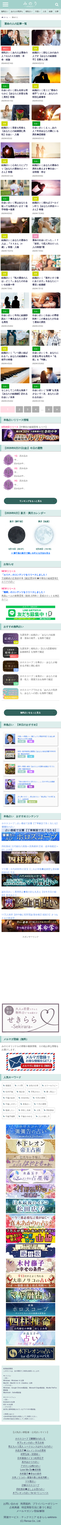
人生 (44, 11)
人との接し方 (44, 1116)
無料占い (4, 11)
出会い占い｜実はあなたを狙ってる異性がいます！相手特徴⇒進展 (14, 206)
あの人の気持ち (17, 11)
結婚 (50, 11)
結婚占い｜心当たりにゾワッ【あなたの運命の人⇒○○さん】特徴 (14, 168)
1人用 (22, 756)
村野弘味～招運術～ (30, 1454)
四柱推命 (50, 1110)
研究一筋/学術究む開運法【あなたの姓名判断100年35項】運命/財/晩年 (37, 752)
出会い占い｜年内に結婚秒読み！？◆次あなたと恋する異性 (14, 318)
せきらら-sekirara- (47, 1517)
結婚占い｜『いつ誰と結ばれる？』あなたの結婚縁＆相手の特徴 (14, 356)
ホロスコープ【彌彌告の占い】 (30, 1438)
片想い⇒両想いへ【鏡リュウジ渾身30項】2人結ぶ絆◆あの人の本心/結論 (36, 737)
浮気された (35, 1091)
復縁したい (10, 1110)
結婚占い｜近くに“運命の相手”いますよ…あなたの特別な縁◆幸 (45, 93)
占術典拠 (14, 1507)
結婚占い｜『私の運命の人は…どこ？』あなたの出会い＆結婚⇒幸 (14, 281)
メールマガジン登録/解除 (30, 1511)
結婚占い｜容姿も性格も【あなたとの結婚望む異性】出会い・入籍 (13, 131)
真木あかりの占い (30, 1461)
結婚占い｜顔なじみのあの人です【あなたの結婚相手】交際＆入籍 (45, 56)
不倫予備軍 (10, 1116)
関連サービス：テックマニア (20, 1517)
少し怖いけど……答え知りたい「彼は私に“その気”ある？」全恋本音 (36, 797)
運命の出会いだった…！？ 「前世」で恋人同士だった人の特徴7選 (46, 243)
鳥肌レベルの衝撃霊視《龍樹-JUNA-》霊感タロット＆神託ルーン (30, 597)
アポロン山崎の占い (30, 1465)
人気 (38, 1110)
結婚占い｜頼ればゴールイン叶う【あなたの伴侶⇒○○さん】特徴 (45, 206)
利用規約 (25, 1503)
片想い (37, 11)
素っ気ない (51, 1091)
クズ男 (20, 1085)
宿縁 (30, 741)
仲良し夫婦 (25, 1110)
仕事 (56, 11)
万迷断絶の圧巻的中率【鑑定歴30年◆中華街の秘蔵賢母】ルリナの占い (30, 579)
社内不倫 (9, 1091)
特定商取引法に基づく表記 (37, 1507)
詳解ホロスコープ (30, 1485)
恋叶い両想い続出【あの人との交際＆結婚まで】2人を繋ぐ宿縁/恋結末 (36, 767)
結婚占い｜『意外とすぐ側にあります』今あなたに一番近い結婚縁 (45, 281)
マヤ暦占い (30, 1481)
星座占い (26, 1104)
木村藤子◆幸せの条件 (30, 1473)
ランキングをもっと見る (30, 500)
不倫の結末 (10, 1097)
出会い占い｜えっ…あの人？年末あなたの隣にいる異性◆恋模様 (45, 131)
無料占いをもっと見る (30, 712)
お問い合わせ (10, 1503)
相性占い (28, 11)
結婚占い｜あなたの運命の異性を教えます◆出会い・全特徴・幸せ (45, 168)
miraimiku (25, 1097)
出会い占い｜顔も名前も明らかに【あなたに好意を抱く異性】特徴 (14, 93)
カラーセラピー (51, 1085)
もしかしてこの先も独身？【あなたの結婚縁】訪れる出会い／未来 (14, 393)
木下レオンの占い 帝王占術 (30, 1442)
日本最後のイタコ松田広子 (30, 1458)
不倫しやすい (11, 1104)
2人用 (22, 741)
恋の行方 (32, 802)
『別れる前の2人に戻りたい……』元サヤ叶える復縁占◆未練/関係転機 (36, 782)
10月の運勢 (40, 1097)
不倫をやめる (26, 1116)
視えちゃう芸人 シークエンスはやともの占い (30, 1446)
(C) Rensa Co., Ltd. (30, 1520)
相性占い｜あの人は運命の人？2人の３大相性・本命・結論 (14, 56)
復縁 (30, 786)
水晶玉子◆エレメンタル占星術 (30, 1450)
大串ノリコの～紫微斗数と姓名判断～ (30, 1477)
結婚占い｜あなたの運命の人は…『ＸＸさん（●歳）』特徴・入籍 (14, 243)
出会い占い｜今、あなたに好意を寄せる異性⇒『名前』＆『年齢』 (45, 356)
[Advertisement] (30, 969)
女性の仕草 (33, 1085)
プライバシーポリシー (45, 1503)
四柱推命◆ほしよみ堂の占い (30, 1489)
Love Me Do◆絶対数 (30, 1469)
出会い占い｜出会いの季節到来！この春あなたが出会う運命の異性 (45, 318)
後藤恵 (8, 1085)
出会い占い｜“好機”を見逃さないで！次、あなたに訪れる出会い (45, 393)
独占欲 (22, 1091)
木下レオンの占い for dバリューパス (30, 1492)
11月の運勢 (41, 1104)
